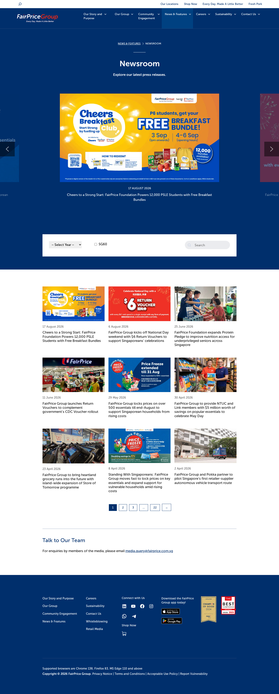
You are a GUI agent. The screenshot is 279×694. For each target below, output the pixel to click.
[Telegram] (134, 616)
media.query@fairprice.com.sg (149, 551)
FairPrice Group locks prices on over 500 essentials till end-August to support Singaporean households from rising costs (139, 410)
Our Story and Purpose (93, 16)
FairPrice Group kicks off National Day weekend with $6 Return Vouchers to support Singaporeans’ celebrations (138, 336)
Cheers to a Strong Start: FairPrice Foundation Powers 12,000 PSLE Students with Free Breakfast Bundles (71, 336)
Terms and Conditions (130, 673)
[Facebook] (142, 606)
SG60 (103, 244)
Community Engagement (146, 16)
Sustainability (223, 14)
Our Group (122, 14)
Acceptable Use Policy (162, 673)
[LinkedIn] (124, 606)
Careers (201, 14)
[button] (139, 149)
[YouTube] (133, 606)
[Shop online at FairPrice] (124, 633)
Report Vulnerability (194, 673)
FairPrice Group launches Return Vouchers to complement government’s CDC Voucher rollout (70, 408)
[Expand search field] (20, 4)
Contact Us (248, 14)
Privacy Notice (102, 673)
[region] (139, 149)
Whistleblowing (97, 621)
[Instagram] (151, 606)
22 (155, 507)
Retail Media (94, 629)
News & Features (176, 14)
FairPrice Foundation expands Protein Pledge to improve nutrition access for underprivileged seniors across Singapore (204, 338)
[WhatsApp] (124, 616)
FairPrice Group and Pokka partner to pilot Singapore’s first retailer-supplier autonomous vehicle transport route (203, 479)
